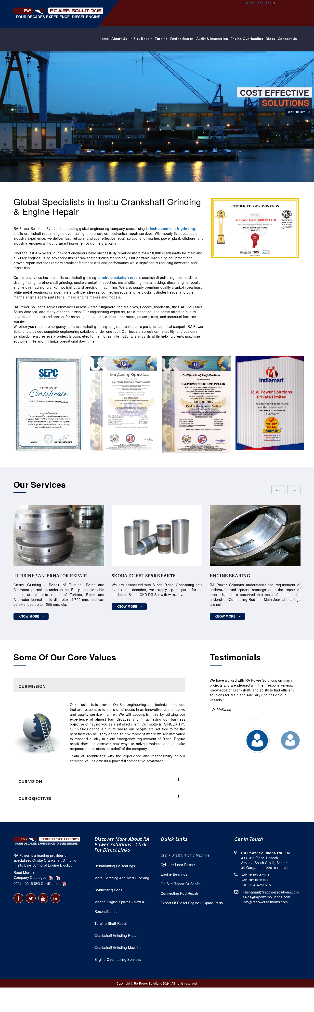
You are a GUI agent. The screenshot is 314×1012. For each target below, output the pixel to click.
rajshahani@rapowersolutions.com (271, 892)
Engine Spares (182, 38)
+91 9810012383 (255, 879)
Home (104, 38)
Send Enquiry (296, 112)
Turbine (161, 38)
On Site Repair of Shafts (181, 883)
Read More (23, 872)
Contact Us (287, 38)
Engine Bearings (174, 874)
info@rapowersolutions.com (265, 901)
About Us (119, 38)
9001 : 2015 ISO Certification (37, 883)
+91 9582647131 (255, 874)
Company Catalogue (30, 877)
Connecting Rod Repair (179, 893)
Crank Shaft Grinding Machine (185, 855)
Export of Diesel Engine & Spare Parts (192, 902)
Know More (29, 606)
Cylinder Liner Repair (178, 864)
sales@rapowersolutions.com (266, 896)
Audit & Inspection (212, 38)
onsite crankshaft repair (119, 277)
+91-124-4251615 (256, 884)
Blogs (270, 38)
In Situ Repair (141, 38)
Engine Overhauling (247, 38)
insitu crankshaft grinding (172, 228)
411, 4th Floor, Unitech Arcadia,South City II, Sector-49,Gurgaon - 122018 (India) (266, 860)
